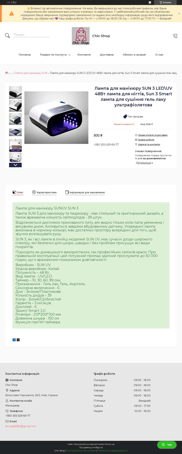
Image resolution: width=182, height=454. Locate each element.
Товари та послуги (53, 54)
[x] (18, 340)
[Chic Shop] (81, 36)
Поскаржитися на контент (81, 450)
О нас (159, 54)
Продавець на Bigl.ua (91, 447)
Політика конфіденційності (112, 450)
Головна (25, 54)
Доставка (107, 54)
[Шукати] (7, 36)
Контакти (84, 54)
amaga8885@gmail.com (20, 426)
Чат (169, 444)
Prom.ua (109, 444)
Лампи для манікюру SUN (31, 73)
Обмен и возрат (134, 54)
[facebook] (14, 340)
